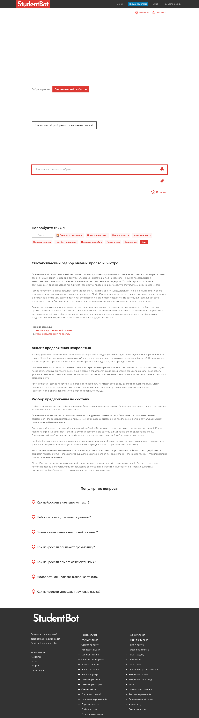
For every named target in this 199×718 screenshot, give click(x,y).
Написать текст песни (140, 689)
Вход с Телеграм (138, 4)
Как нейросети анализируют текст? (63, 502)
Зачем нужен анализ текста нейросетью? (67, 532)
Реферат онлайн (90, 664)
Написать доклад (90, 669)
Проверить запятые (139, 649)
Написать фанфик (90, 674)
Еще (144, 242)
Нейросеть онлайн (138, 674)
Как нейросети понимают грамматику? (66, 547)
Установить (144, 13)
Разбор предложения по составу (52, 334)
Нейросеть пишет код (140, 679)
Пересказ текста (90, 704)
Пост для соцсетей (91, 694)
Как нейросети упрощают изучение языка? (68, 591)
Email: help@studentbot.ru (44, 643)
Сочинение (131, 242)
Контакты (36, 657)
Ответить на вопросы (92, 659)
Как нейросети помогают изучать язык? (66, 562)
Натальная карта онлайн (94, 699)
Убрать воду (135, 704)
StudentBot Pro (38, 652)
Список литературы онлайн (143, 669)
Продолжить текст (97, 235)
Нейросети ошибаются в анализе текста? (67, 577)
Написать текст (120, 235)
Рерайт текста (136, 644)
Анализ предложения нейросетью (53, 330)
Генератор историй (91, 684)
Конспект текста (90, 654)
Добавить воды (89, 709)
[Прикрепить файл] (162, 180)
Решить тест (113, 242)
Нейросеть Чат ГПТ (91, 635)
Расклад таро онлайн (140, 694)
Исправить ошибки (91, 242)
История (161, 192)
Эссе (131, 684)
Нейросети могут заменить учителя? (64, 517)
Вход (155, 4)
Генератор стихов (90, 679)
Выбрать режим (172, 4)
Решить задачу (136, 654)
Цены (120, 4)
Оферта (35, 665)
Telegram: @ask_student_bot (45, 639)
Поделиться (161, 13)
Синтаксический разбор (69, 89)
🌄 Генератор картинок (69, 235)
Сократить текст (42, 242)
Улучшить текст (142, 235)
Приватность (37, 670)
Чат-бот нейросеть (66, 242)
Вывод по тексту (137, 709)
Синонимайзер (89, 689)
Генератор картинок (92, 714)
